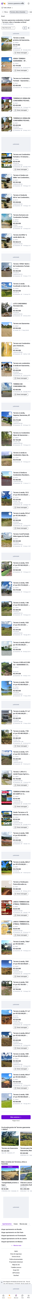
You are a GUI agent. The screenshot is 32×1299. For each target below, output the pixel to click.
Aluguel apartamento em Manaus (12, 1241)
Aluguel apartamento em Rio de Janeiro (14, 1238)
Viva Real (16, 1275)
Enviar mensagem (22, 52)
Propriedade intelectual (16, 1262)
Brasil (3, 16)
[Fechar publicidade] (1, 1282)
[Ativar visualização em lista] (24, 27)
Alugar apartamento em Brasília (11, 1229)
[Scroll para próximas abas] (29, 1224)
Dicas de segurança (16, 1254)
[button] (16, 3)
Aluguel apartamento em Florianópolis (13, 1235)
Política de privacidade (16, 1259)
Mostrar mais (17, 1245)
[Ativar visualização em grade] (29, 27)
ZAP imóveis (16, 1272)
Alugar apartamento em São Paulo (12, 1232)
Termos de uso (16, 1256)
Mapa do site (16, 1264)
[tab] (7, 1224)
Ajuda (16, 1251)
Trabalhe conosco (16, 1267)
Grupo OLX (16, 1270)
